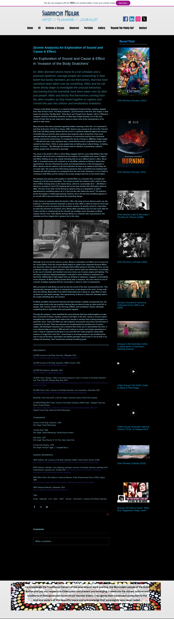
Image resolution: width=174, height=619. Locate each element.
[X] (144, 18)
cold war (68, 499)
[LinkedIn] (131, 18)
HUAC (61, 499)
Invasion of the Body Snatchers (95, 499)
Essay (35, 499)
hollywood (43, 499)
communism (77, 499)
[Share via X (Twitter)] (40, 507)
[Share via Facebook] (34, 507)
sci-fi (50, 499)
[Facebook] (125, 18)
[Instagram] (138, 18)
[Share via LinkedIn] (47, 507)
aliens (55, 499)
